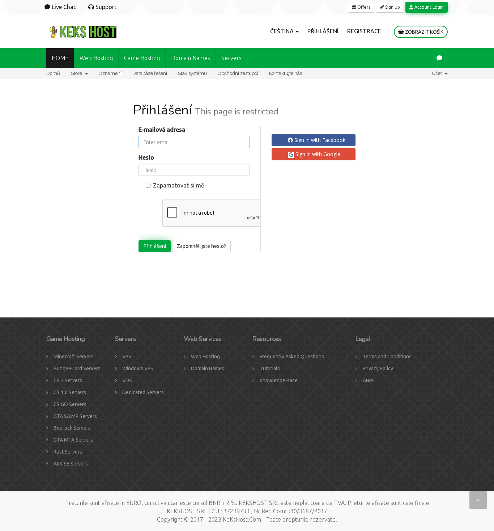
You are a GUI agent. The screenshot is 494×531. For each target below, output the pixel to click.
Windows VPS (137, 368)
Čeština (282, 31)
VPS (126, 356)
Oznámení (110, 73)
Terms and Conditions (387, 356)
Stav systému (192, 73)
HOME (60, 58)
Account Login (428, 7)
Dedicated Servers (143, 392)
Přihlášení (322, 31)
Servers (231, 58)
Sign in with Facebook (319, 139)
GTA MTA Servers (73, 440)
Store (77, 73)
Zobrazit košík (423, 32)
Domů (53, 73)
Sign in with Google (317, 154)
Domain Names (207, 368)
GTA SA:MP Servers (75, 416)
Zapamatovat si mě (178, 185)
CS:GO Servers (70, 404)
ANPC (369, 380)
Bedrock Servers (72, 428)
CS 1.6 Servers (70, 392)
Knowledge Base (279, 380)
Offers (363, 7)
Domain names (190, 58)
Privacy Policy (378, 368)
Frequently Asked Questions (292, 356)
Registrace (364, 31)
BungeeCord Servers (77, 368)
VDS (127, 380)
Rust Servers (68, 452)
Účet (438, 73)
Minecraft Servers (74, 356)
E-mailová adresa (162, 129)
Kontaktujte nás (285, 73)
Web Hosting (96, 58)
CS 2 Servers (68, 380)
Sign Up (392, 7)
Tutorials (270, 368)
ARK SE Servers (71, 464)
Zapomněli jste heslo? (201, 246)
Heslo (146, 157)
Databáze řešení (149, 73)
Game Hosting (142, 58)
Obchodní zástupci (238, 73)
